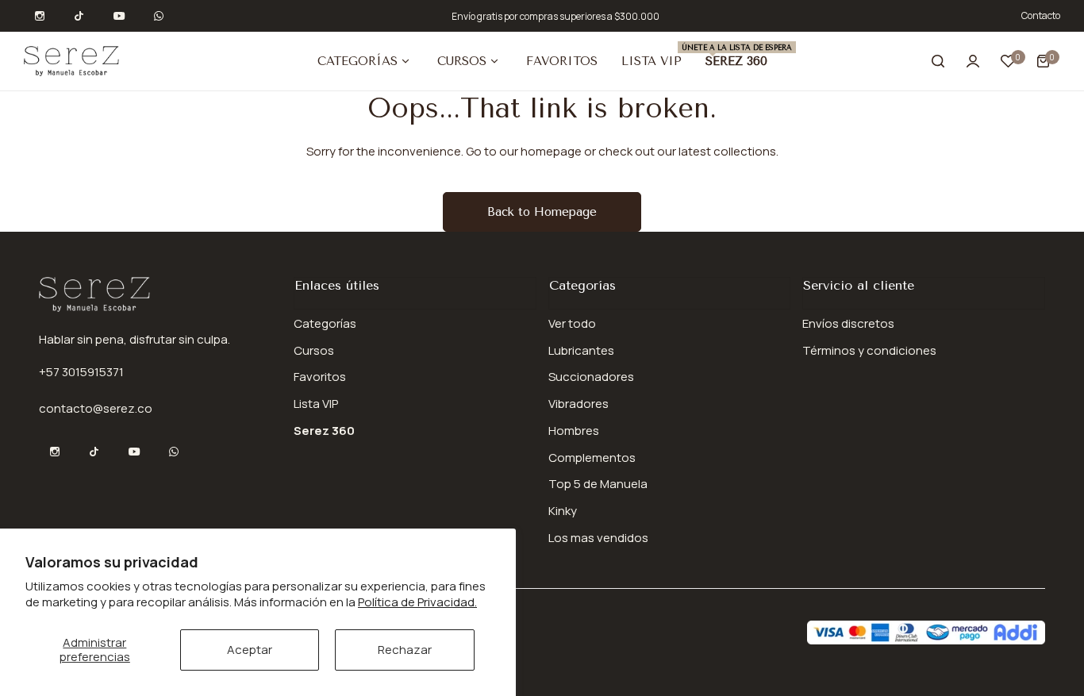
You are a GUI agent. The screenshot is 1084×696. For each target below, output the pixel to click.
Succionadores (591, 376)
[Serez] (71, 60)
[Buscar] (938, 61)
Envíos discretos (848, 323)
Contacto (1040, 15)
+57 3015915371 (81, 371)
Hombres (573, 430)
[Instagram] (40, 16)
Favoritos (320, 376)
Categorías (325, 323)
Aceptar (249, 649)
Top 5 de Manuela (598, 483)
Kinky (562, 510)
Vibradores (578, 403)
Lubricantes (581, 350)
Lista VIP (316, 403)
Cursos (314, 350)
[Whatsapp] (159, 16)
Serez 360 (324, 430)
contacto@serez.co (95, 408)
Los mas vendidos (598, 537)
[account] (972, 61)
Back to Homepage (542, 212)
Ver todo (572, 323)
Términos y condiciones (869, 350)
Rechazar (405, 649)
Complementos (592, 457)
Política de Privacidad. (417, 602)
